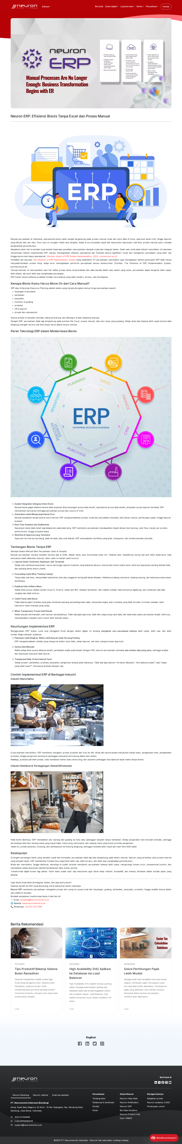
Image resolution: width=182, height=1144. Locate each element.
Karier (95, 1110)
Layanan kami (126, 6)
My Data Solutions (128, 1110)
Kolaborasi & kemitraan (103, 1102)
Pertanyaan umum (156, 1106)
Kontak (166, 6)
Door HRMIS (126, 1118)
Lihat (17, 1009)
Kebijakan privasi (155, 1098)
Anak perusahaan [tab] (60, 1095)
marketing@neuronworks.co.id (34, 900)
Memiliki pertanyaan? (166, 1138)
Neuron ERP (126, 1106)
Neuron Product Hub (130, 1114)
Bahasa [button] (45, 6)
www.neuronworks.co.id (33, 903)
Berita (139, 6)
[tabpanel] (50, 1113)
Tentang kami (98, 1098)
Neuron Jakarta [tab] (40, 1095)
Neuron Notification (129, 1102)
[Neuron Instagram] (166, 1082)
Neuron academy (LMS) (158, 1102)
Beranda (99, 6)
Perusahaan (151, 6)
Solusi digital (111, 6)
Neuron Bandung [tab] (21, 1095)
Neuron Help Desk (129, 1098)
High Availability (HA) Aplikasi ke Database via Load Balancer (90, 973)
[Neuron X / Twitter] (159, 1082)
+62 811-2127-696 (33, 906)
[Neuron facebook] (163, 1082)
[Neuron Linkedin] (155, 1082)
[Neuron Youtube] (170, 1082)
